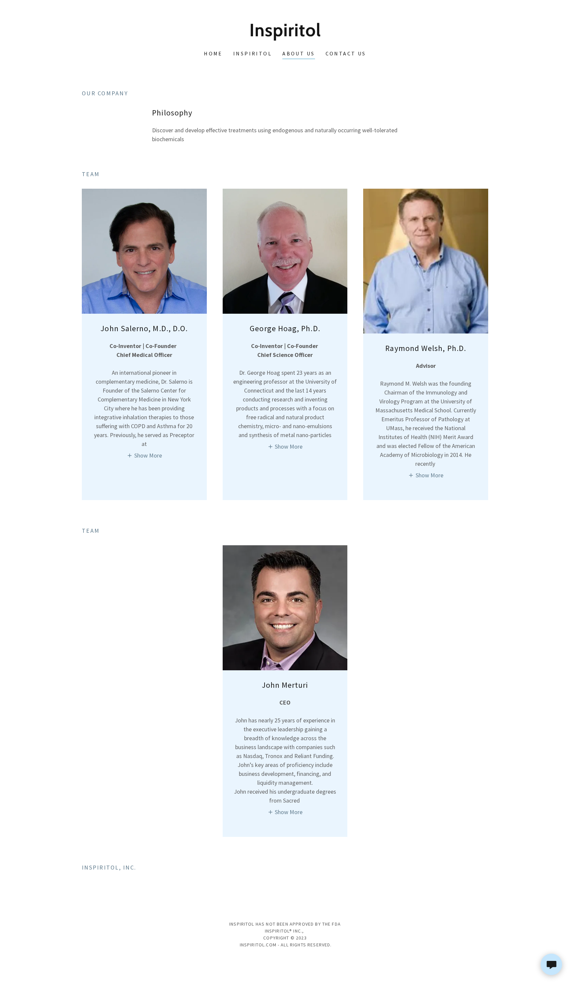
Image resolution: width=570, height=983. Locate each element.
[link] (285, 34)
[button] (144, 455)
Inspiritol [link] (252, 53)
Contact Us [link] (346, 53)
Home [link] (213, 53)
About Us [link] (298, 53)
